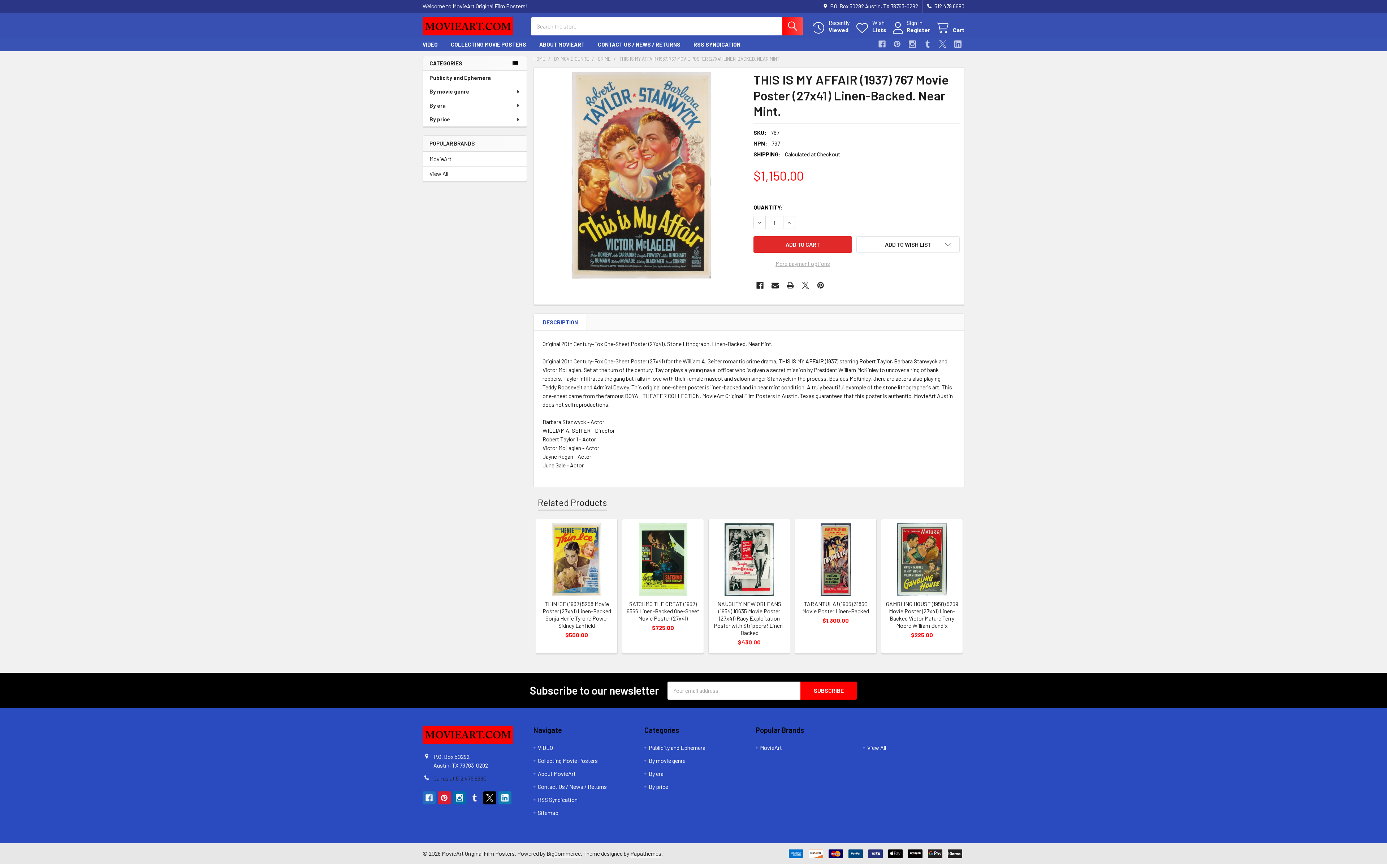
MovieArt (440, 158)
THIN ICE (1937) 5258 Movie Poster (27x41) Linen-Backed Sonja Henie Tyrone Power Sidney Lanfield (577, 614)
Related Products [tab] (572, 502)
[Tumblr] (927, 44)
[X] (942, 44)
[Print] (790, 285)
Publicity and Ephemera (460, 77)
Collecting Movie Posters (488, 44)
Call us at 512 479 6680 (460, 778)
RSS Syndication (717, 44)
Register (918, 29)
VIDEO (430, 44)
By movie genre (449, 91)
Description (560, 322)
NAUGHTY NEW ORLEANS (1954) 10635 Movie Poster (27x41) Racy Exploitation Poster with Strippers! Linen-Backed (749, 618)
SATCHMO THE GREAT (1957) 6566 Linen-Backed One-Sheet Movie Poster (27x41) (663, 611)
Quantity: (768, 207)
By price (439, 119)
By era (437, 105)
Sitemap (548, 812)
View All (438, 173)
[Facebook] (882, 44)
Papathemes (645, 853)
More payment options (802, 263)
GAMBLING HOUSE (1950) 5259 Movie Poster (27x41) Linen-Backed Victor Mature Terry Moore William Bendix (922, 614)
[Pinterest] (897, 44)
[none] (641, 175)
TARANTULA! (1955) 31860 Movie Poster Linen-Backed (835, 607)
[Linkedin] (957, 44)
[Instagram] (912, 44)
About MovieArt (562, 44)
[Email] (775, 285)
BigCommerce (563, 853)
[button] (908, 244)
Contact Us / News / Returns (639, 44)
